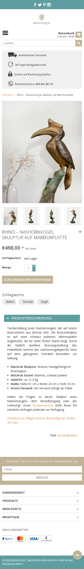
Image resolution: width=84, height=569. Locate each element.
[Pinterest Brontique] (44, 5)
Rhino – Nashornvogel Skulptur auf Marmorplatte (45, 95)
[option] (10, 216)
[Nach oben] (77, 555)
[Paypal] (7, 539)
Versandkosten (67, 435)
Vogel (44, 301)
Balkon (10, 301)
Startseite (7, 95)
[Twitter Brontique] (40, 5)
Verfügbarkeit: (12, 258)
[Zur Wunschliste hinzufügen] (80, 232)
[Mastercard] (20, 539)
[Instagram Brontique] (49, 5)
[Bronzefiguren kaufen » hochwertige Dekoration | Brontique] (42, 19)
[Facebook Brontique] (35, 5)
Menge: (7, 267)
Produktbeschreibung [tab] (31, 318)
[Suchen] (78, 43)
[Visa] (33, 539)
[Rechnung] (46, 539)
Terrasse (28, 301)
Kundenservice (43, 405)
